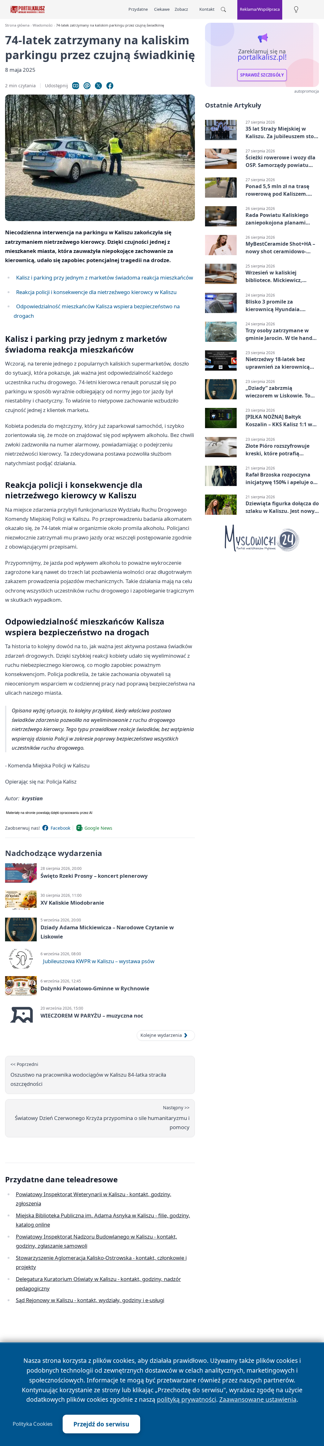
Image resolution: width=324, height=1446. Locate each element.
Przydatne (138, 9)
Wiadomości (43, 25)
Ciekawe (162, 9)
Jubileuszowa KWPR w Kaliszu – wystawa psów (98, 961)
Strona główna (17, 25)
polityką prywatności (186, 1399)
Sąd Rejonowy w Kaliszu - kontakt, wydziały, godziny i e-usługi (90, 1300)
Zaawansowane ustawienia (257, 1399)
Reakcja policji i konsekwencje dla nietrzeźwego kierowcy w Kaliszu (96, 292)
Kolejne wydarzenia (161, 1035)
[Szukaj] (223, 9)
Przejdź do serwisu (101, 1424)
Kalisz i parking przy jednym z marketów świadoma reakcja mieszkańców (104, 277)
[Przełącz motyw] (296, 9)
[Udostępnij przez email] (87, 85)
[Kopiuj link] (75, 85)
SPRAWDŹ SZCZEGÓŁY (262, 75)
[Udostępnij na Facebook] (110, 85)
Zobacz (181, 9)
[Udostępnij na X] (98, 85)
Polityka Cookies (33, 1424)
